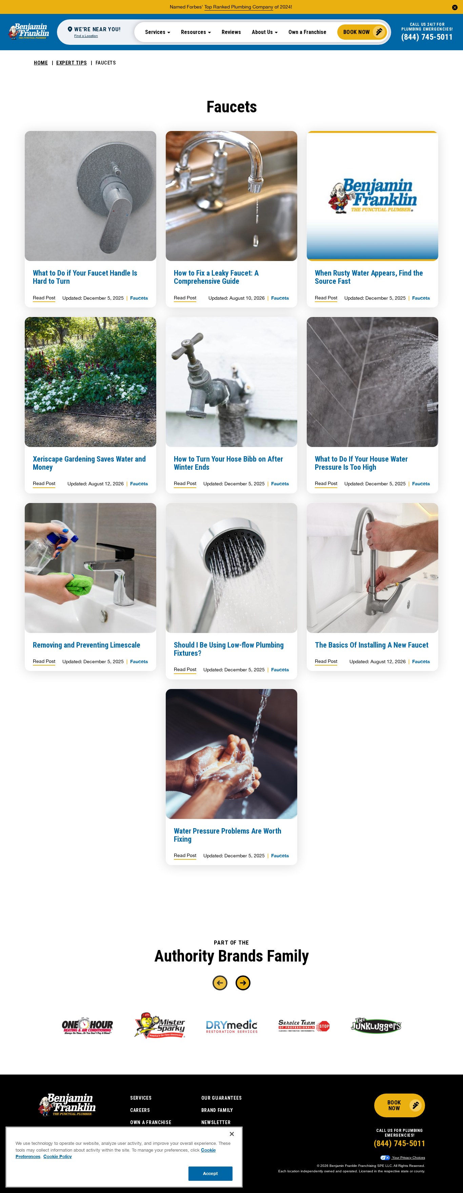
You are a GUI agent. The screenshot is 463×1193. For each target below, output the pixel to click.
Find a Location (86, 36)
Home (41, 63)
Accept (210, 1173)
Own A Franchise (151, 1122)
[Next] (243, 982)
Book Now (356, 32)
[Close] (231, 1133)
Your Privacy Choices (408, 1157)
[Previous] (220, 982)
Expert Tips (71, 63)
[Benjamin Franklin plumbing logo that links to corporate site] (28, 31)
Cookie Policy (57, 1156)
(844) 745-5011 (427, 37)
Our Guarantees (221, 1098)
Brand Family (217, 1110)
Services (141, 1098)
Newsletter (216, 1122)
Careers (140, 1110)
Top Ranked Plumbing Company (238, 7)
